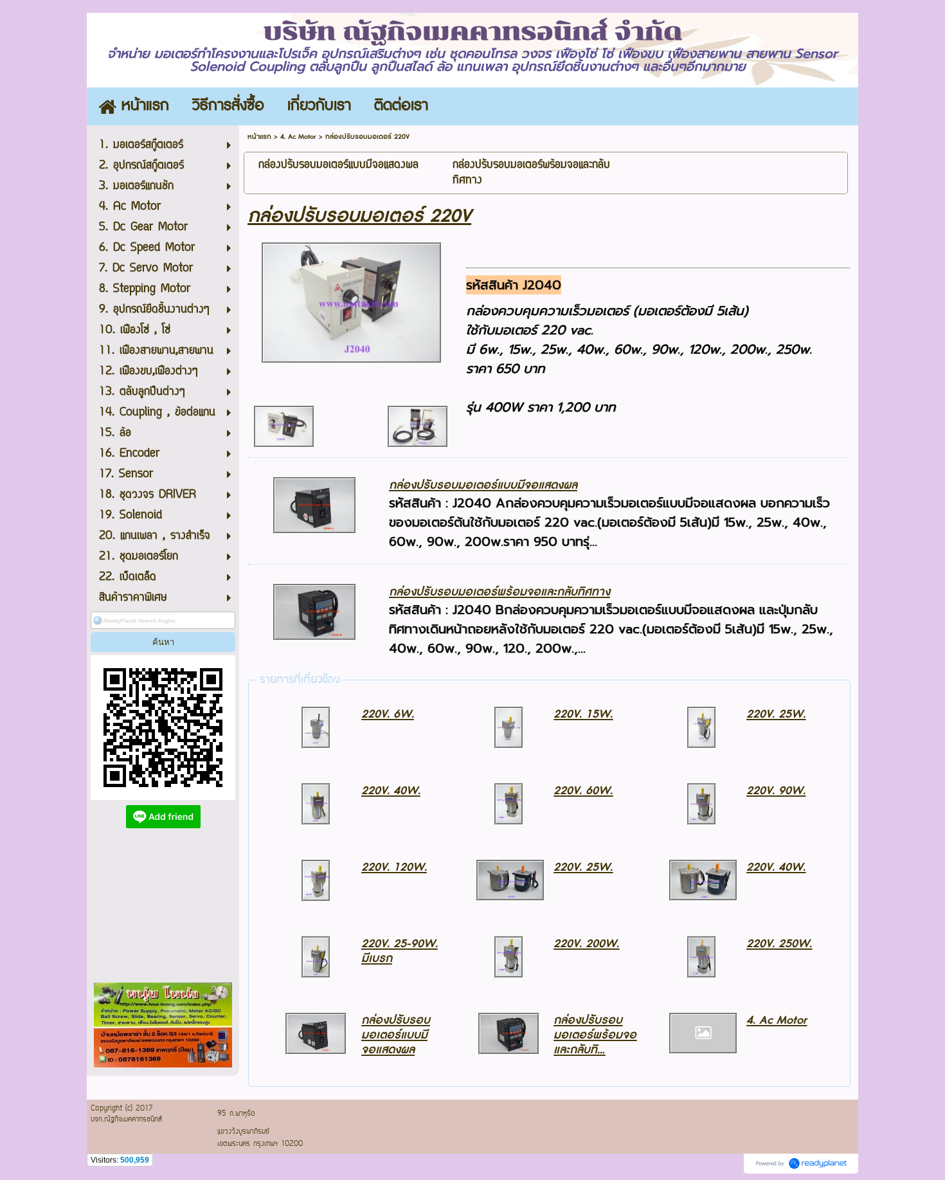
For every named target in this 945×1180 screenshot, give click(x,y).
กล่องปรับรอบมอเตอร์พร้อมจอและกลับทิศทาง (499, 592)
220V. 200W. (586, 944)
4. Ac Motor (298, 136)
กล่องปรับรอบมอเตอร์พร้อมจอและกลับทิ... (595, 1035)
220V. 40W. (390, 791)
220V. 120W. (394, 867)
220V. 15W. (583, 714)
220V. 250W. (779, 944)
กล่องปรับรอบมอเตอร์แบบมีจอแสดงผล (483, 485)
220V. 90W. (776, 791)
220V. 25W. (776, 714)
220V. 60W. (583, 791)
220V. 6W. (387, 714)
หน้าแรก (259, 136)
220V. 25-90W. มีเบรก (399, 951)
